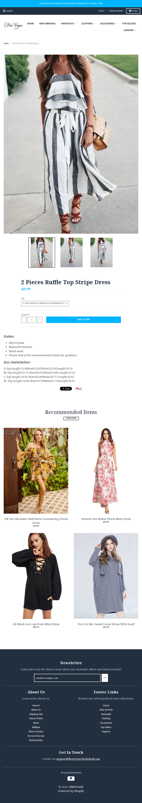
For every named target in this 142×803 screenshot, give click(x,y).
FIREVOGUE (76, 787)
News (36, 723)
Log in (101, 11)
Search (36, 705)
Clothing (87, 23)
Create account (116, 11)
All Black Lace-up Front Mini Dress (36, 624)
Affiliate (36, 727)
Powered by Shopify (71, 791)
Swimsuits (67, 23)
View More (71, 418)
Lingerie (129, 30)
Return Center (36, 731)
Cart (135, 11)
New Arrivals (47, 23)
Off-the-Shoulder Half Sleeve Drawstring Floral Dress (36, 521)
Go (105, 678)
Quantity (25, 315)
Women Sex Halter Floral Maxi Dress (106, 519)
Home (30, 23)
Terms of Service (36, 736)
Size (22, 299)
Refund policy (36, 740)
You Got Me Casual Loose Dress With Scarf (106, 624)
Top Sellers (129, 23)
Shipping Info (36, 714)
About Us (36, 710)
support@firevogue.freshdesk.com (78, 759)
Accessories (107, 23)
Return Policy (36, 718)
